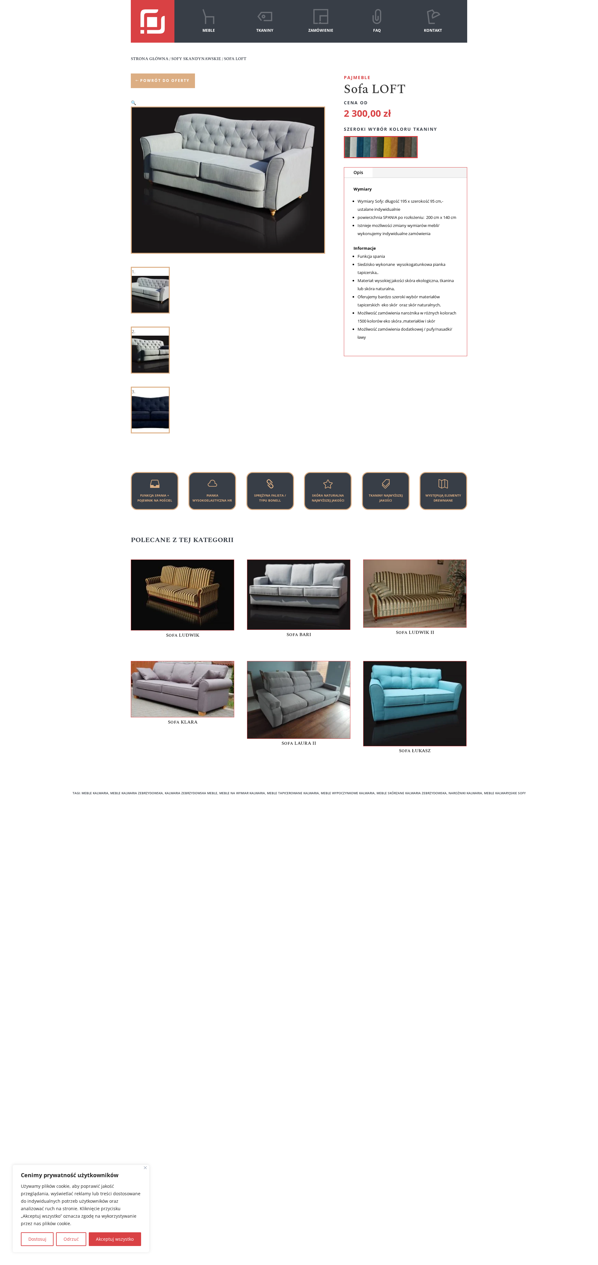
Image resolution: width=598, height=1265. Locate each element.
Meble (137, 847)
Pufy (312, 856)
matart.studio (529, 1232)
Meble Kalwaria (413, 838)
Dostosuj (37, 1239)
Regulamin (142, 882)
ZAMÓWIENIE (320, 30)
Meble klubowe (413, 847)
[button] (133, 103)
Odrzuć (71, 1239)
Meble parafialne (414, 856)
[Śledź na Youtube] (310, 1193)
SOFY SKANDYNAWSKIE (196, 59)
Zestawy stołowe (325, 864)
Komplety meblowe (328, 838)
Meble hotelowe (325, 873)
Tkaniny (139, 856)
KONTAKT (433, 30)
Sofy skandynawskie (240, 873)
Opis (358, 172)
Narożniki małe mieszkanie (248, 856)
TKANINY (264, 30)
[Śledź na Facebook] (288, 1193)
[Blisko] (145, 1167)
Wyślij (269, 1037)
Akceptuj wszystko (115, 1239)
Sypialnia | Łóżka (237, 882)
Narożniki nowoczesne (243, 847)
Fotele (314, 847)
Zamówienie (143, 864)
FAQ (377, 30)
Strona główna (149, 59)
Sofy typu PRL (234, 864)
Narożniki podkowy (239, 838)
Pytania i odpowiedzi (152, 873)
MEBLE (208, 30)
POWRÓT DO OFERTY (164, 80)
